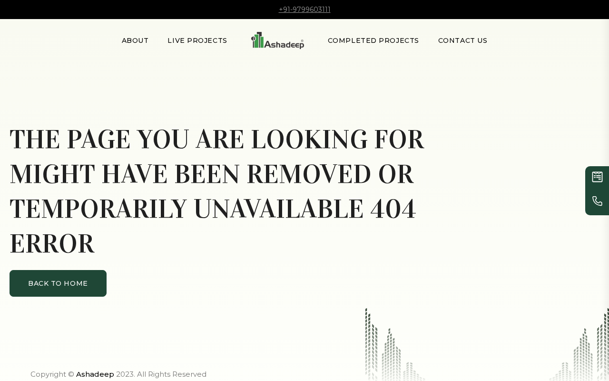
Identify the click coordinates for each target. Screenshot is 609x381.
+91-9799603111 (305, 9)
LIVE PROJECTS (197, 40)
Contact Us (463, 40)
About (135, 40)
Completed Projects (373, 40)
